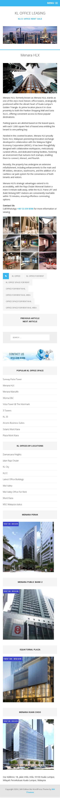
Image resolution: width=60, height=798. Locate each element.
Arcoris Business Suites (13, 423)
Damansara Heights (12, 454)
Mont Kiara (8, 498)
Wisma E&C (8, 398)
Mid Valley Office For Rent (15, 491)
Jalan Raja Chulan (11, 460)
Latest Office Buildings (13, 479)
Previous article (30, 318)
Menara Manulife (10, 391)
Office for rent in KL (15, 288)
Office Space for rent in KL (19, 301)
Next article (30, 321)
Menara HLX (8, 385)
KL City (6, 466)
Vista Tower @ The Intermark (16, 404)
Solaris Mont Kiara (11, 429)
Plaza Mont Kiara (11, 435)
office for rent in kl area (18, 295)
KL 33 (5, 416)
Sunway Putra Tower (12, 379)
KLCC (5, 473)
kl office (16, 276)
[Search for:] (30, 337)
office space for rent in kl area (21, 307)
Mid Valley (7, 485)
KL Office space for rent (17, 282)
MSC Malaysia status (12, 504)
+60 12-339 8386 (25, 208)
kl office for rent (35, 276)
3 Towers (7, 410)
